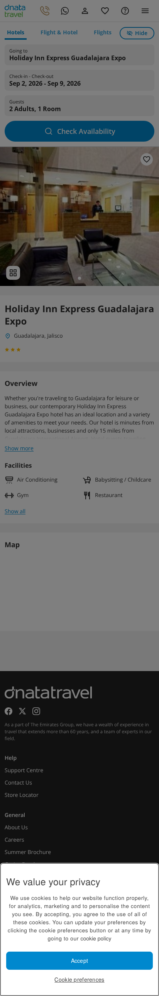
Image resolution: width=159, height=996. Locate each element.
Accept (79, 960)
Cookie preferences (79, 979)
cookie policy (95, 938)
